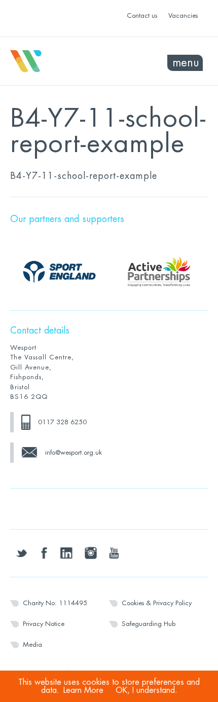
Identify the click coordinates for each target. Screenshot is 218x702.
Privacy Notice (43, 623)
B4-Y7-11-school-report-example (83, 175)
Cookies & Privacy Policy (157, 603)
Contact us (142, 15)
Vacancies (183, 15)
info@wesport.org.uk (73, 452)
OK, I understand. (146, 690)
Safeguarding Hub (148, 623)
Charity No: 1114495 (55, 603)
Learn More (83, 690)
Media (32, 644)
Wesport (59, 61)
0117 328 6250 (62, 422)
